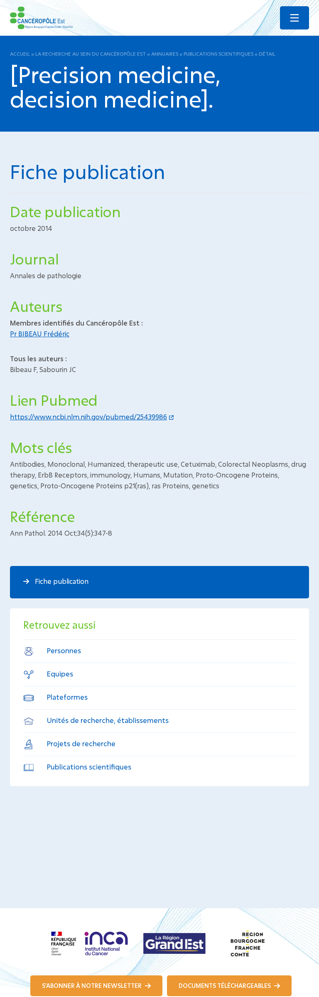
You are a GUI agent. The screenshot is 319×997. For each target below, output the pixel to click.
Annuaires (164, 53)
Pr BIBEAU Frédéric (39, 333)
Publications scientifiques (218, 53)
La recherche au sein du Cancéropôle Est (90, 53)
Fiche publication (60, 581)
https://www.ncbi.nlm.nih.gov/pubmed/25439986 (88, 416)
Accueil (20, 53)
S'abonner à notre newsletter (92, 986)
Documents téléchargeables (225, 986)
